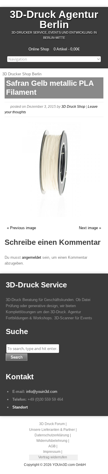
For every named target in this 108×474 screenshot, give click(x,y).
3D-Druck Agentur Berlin (54, 19)
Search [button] (16, 357)
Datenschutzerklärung (52, 435)
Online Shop (39, 49)
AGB (52, 446)
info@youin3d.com (41, 391)
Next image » (90, 228)
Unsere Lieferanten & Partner (52, 430)
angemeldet (31, 257)
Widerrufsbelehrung (51, 441)
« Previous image (21, 228)
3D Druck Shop (73, 107)
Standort (20, 407)
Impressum (51, 452)
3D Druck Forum (52, 424)
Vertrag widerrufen (52, 457)
